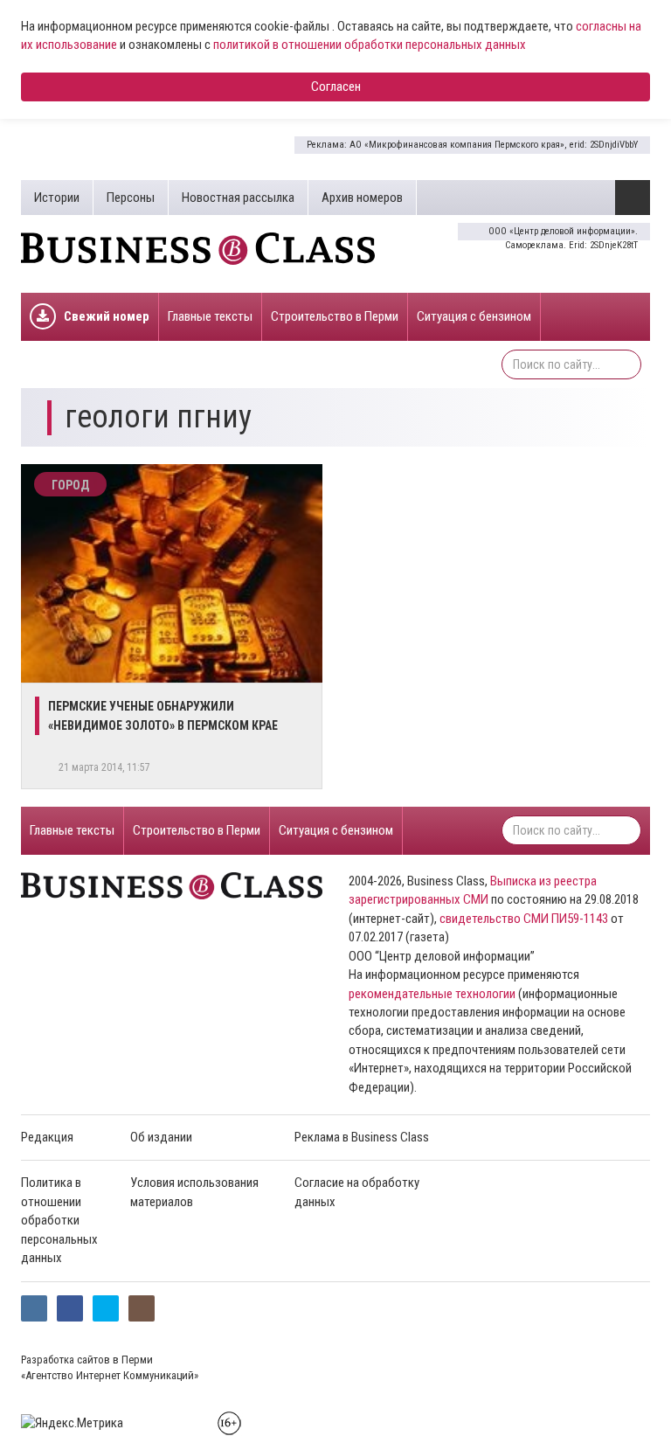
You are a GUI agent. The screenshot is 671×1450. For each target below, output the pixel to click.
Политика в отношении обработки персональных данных (59, 1220)
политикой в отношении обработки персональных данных (369, 44)
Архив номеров (362, 197)
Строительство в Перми (334, 316)
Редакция (47, 1137)
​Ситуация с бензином (474, 316)
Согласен (336, 86)
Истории (57, 197)
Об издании (161, 1137)
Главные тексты (210, 316)
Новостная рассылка (238, 197)
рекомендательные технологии (432, 994)
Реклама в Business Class (361, 1137)
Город (70, 485)
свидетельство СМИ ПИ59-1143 (523, 918)
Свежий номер (106, 316)
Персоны (131, 197)
